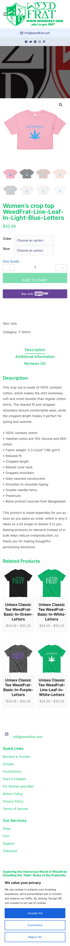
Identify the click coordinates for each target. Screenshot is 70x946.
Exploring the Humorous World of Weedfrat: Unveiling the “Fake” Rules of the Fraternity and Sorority (35, 873)
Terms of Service (15, 809)
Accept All (35, 913)
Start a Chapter (14, 779)
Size (6, 249)
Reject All (35, 937)
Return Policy (12, 794)
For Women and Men (18, 786)
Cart (6, 836)
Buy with (27, 293)
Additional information (35, 356)
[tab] (35, 350)
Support (9, 843)
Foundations (12, 771)
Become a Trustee (16, 756)
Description (35, 350)
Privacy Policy (13, 801)
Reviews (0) (35, 363)
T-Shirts (24, 332)
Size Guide (11, 261)
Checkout (10, 851)
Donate (8, 764)
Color (7, 239)
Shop (6, 828)
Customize (35, 925)
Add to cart (35, 280)
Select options (18, 588)
